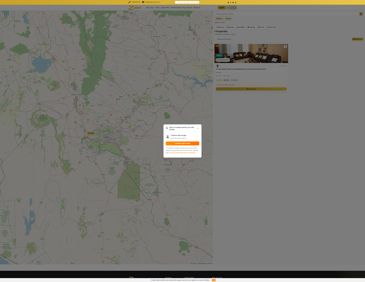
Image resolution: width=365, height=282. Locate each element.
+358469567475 (135, 2)
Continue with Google (182, 143)
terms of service (189, 153)
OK (214, 280)
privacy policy (175, 153)
